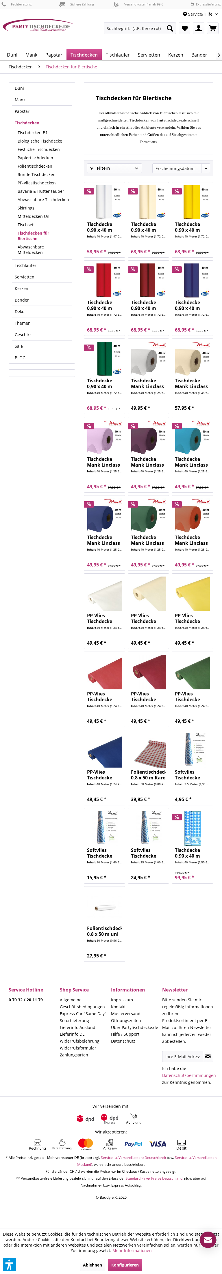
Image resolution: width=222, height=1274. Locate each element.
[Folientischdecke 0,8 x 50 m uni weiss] (104, 906)
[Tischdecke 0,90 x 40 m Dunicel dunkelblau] (192, 280)
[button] (9, 1264)
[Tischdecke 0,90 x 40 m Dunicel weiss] (104, 202)
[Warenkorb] (213, 28)
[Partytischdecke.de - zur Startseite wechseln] (38, 32)
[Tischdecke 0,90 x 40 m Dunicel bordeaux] (148, 280)
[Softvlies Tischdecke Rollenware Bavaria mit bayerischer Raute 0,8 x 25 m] (148, 828)
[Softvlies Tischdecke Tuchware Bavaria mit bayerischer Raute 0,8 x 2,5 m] (192, 750)
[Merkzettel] (184, 28)
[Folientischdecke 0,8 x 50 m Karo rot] (148, 750)
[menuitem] (200, 14)
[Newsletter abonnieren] (208, 1056)
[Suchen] (170, 28)
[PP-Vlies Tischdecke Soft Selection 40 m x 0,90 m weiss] (104, 594)
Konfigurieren (125, 1265)
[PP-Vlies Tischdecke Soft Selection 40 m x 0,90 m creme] (148, 594)
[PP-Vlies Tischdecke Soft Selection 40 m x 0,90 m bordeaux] (148, 672)
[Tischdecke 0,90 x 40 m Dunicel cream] (148, 202)
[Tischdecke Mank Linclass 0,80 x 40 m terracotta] (192, 515)
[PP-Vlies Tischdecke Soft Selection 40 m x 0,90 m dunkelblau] (104, 750)
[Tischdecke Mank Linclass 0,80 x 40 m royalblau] (104, 515)
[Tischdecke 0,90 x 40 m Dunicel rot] (104, 280)
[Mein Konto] (198, 28)
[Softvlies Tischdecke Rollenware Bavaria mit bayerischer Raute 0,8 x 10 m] (104, 828)
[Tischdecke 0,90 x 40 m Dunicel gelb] (192, 202)
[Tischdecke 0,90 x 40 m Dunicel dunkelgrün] (104, 359)
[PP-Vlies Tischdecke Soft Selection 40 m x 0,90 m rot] (104, 672)
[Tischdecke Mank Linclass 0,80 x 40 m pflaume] (148, 437)
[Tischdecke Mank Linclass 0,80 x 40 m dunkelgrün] (148, 515)
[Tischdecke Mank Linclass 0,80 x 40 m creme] (192, 359)
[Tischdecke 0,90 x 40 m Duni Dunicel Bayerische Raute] (192, 828)
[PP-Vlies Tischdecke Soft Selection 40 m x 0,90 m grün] (192, 672)
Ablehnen (92, 1265)
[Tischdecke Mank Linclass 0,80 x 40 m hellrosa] (104, 437)
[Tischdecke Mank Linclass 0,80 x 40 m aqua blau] (192, 437)
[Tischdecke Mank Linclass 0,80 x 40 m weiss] (148, 359)
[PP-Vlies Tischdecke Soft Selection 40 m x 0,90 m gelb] (192, 594)
